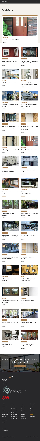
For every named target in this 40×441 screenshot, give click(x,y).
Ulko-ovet (22, 408)
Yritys (31, 410)
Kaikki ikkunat (13, 406)
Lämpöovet (23, 410)
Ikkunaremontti (4, 406)
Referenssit (32, 412)
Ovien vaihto (4, 428)
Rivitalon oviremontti (5, 425)
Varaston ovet (23, 412)
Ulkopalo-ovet (23, 418)
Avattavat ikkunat (14, 410)
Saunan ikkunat (14, 414)
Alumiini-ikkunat (14, 418)
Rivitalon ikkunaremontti (4, 420)
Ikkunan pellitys (4, 410)
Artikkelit (31, 414)
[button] (37, 2)
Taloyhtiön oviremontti (4, 423)
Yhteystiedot (32, 416)
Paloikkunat (13, 412)
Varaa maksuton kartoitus (20, 366)
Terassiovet (23, 416)
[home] (6, 1)
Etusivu (31, 406)
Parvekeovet (23, 414)
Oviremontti (4, 408)
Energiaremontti (5, 414)
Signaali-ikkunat (14, 416)
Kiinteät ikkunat (14, 408)
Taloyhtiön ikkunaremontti (4, 417)
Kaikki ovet (23, 406)
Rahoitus (31, 408)
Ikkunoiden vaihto (5, 430)
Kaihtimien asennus (5, 412)
